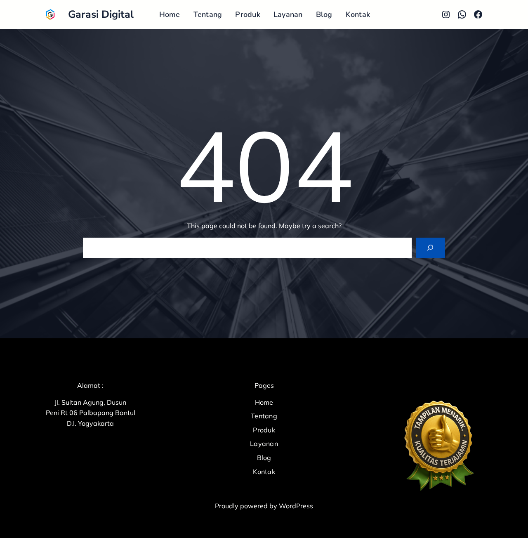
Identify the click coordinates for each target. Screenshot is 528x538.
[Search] (430, 248)
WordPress (296, 506)
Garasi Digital (101, 14)
